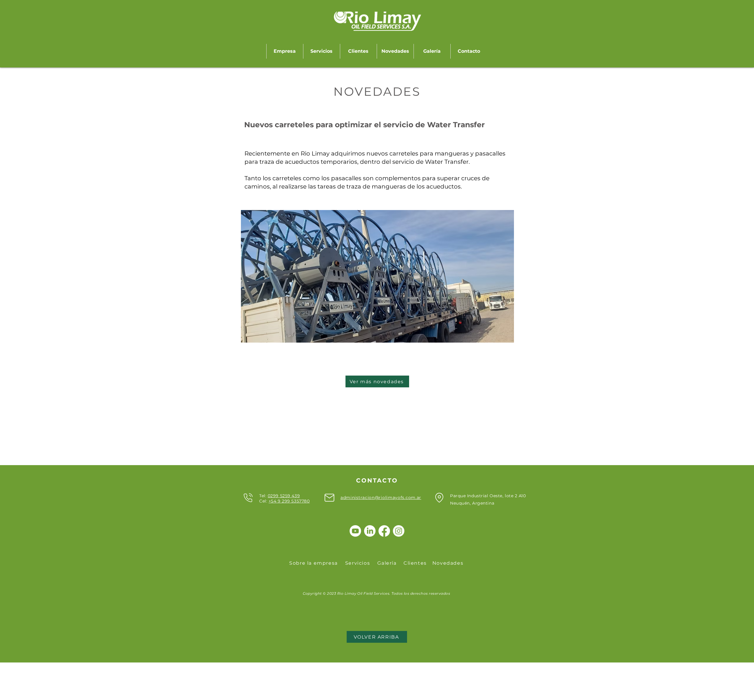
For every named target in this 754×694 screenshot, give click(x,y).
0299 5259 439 (284, 495)
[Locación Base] (439, 497)
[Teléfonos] (248, 497)
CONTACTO (377, 480)
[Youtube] (355, 531)
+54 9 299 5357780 (289, 501)
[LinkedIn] (370, 531)
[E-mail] (329, 497)
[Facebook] (384, 531)
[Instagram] (398, 531)
